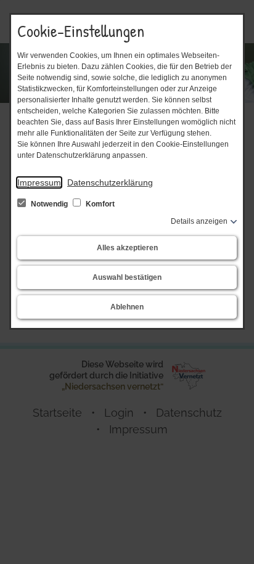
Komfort (99, 204)
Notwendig (49, 204)
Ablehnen (127, 307)
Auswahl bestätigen (127, 277)
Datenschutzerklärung (110, 182)
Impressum (39, 182)
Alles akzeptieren (127, 247)
